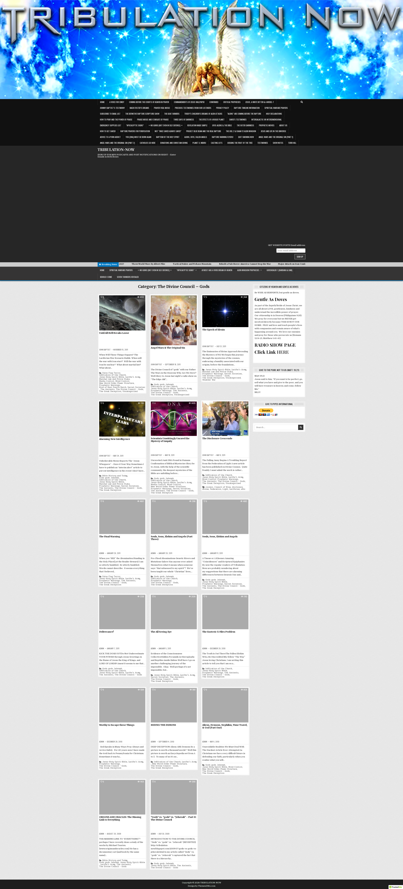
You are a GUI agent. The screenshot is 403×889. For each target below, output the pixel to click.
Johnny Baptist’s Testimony (112, 107)
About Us (283, 125)
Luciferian (234, 489)
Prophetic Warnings (109, 385)
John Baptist (105, 350)
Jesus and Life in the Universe (273, 131)
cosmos (209, 487)
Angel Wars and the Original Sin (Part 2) (117, 142)
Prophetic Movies (266, 125)
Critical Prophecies (232, 102)
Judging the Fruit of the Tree (240, 142)
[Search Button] (302, 102)
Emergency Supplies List (110, 125)
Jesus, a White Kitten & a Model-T (259, 102)
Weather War (209, 380)
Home (102, 102)
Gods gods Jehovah (164, 384)
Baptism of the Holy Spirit (167, 137)
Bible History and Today (114, 476)
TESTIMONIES (262, 142)
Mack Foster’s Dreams (139, 107)
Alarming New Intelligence (114, 439)
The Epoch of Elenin (213, 329)
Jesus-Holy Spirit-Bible (111, 377)
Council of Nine (222, 487)
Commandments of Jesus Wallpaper (189, 102)
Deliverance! (106, 631)
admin (101, 553)
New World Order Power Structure (116, 383)
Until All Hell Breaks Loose (114, 333)
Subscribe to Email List (110, 113)
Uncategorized (130, 391)
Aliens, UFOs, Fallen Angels (195, 137)
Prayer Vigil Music (162, 107)
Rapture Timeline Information (247, 107)
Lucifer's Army (132, 377)
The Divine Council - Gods (129, 389)
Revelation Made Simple (197, 125)
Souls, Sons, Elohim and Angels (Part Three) (172, 538)
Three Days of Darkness (183, 119)
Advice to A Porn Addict (110, 137)
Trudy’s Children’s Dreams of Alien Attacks (203, 113)
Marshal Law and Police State (114, 379)
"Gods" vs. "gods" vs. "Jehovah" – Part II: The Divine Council (173, 818)
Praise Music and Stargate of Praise (153, 119)
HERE (283, 352)
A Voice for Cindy (116, 102)
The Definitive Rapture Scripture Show (142, 113)
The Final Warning (109, 536)
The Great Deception (110, 391)
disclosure (237, 487)
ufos (243, 489)
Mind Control (122, 381)
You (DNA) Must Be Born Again (138, 137)
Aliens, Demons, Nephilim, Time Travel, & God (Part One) (224, 726)
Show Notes (278, 142)
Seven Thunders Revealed (128, 276)
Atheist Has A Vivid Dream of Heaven (217, 270)
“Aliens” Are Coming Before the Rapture (244, 113)
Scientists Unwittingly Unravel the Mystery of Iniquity (170, 440)
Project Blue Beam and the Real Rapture (203, 131)
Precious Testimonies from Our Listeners (193, 107)
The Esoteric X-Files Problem (218, 631)
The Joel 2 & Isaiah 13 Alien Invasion (241, 131)
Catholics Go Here (147, 142)
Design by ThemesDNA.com (201, 886)
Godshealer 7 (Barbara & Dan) (279, 270)
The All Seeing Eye (161, 631)
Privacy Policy (222, 107)
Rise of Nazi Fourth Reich (112, 387)
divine (205, 489)
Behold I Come (106, 276)
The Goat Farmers (171, 113)
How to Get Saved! (108, 131)
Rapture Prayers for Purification (135, 131)
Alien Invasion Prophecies (248, 270)
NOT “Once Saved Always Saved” (168, 131)
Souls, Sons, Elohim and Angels (220, 536)
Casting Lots (216, 142)
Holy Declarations (274, 113)
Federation (215, 489)
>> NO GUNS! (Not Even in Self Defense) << (165, 125)
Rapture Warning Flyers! (222, 137)
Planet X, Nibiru (199, 142)
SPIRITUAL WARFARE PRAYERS (276, 107)
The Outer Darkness (245, 125)
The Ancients (107, 389)
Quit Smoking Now (246, 137)
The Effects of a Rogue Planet (211, 119)
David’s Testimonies (238, 119)
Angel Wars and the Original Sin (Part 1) (276, 137)
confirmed (213, 102)
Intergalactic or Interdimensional (266, 119)
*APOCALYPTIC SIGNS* (135, 125)
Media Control (106, 381)
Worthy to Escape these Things (116, 725)
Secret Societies (136, 387)
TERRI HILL (292, 142)
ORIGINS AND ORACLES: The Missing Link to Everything (120, 818)
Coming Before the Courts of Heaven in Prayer (149, 102)
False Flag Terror (111, 373)
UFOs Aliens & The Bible (222, 125)
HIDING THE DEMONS (163, 725)
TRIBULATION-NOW (116, 149)
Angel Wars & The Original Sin (168, 347)
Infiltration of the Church (112, 375)
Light (225, 489)
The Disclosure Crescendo (217, 438)
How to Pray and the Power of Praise (116, 119)
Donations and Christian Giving (174, 142)
